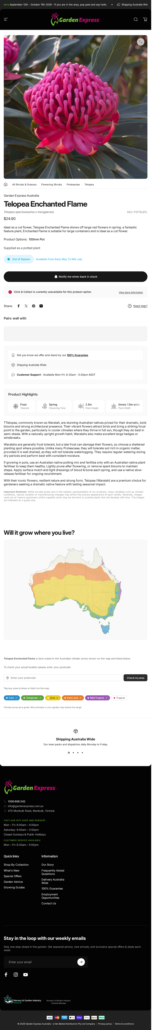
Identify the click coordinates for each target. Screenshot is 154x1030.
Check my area (135, 677)
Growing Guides (14, 887)
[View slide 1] (69, 752)
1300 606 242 (16, 801)
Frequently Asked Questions (53, 872)
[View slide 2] (73, 752)
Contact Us (49, 903)
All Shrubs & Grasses (24, 184)
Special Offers (13, 876)
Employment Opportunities (50, 896)
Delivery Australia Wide (53, 881)
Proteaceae (73, 184)
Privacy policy (105, 1023)
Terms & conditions (124, 1023)
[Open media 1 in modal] (140, 42)
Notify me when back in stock (78, 276)
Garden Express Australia (21, 195)
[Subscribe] (81, 962)
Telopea (89, 184)
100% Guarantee (52, 888)
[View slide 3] (78, 752)
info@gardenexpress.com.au (25, 806)
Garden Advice (13, 882)
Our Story (48, 864)
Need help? (140, 305)
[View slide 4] (82, 752)
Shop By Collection (16, 864)
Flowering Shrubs (51, 184)
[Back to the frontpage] (6, 184)
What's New (11, 870)
